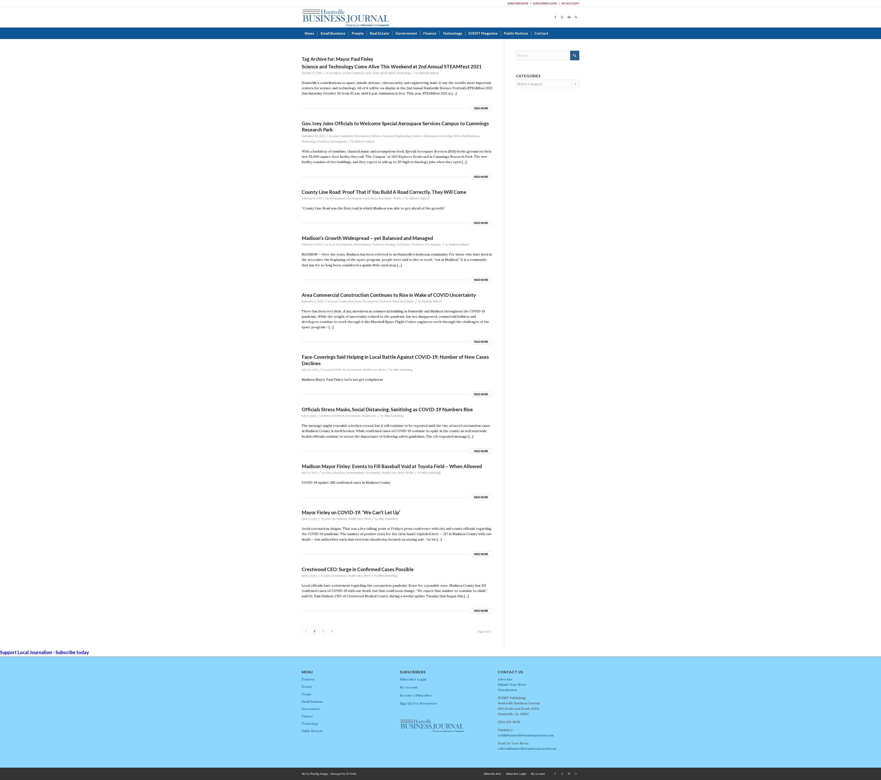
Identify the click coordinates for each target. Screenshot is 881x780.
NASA (375, 73)
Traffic (397, 198)
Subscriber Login (545, 3)
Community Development (355, 136)
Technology (404, 73)
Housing (390, 244)
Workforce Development (332, 141)
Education (338, 472)
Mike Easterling (402, 369)
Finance (307, 716)
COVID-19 (339, 369)
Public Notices (312, 731)
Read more (481, 108)
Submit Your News (512, 685)
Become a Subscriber (416, 695)
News (383, 73)
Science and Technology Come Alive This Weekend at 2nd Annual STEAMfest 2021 (392, 66)
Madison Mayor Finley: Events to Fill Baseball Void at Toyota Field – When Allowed (392, 466)
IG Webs (351, 773)
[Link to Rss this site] (575, 17)
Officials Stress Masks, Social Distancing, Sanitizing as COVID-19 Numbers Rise (387, 409)
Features (308, 679)
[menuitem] (518, 3)
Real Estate (385, 198)
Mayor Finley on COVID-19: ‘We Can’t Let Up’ (351, 512)
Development (337, 198)
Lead (368, 73)
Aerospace (335, 73)
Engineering (402, 136)
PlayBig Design (319, 773)
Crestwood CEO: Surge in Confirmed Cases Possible (358, 569)
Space (391, 73)
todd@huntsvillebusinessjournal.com (526, 735)
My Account (570, 3)
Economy (388, 136)
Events (347, 73)
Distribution (507, 690)
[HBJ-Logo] (346, 17)
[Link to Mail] (569, 17)
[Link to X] (562, 17)
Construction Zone (349, 301)
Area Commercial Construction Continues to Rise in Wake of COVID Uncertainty (389, 295)
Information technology (438, 136)
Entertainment (362, 244)
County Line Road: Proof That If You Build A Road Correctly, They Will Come (384, 192)
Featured (358, 73)
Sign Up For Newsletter (418, 703)
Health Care (370, 369)
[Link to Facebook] (555, 17)
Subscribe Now (518, 3)
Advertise (505, 679)
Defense (376, 136)
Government (354, 198)
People (410, 472)
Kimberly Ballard (429, 73)
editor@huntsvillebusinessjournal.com (527, 749)
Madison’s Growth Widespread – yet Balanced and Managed (367, 238)
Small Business (470, 136)
